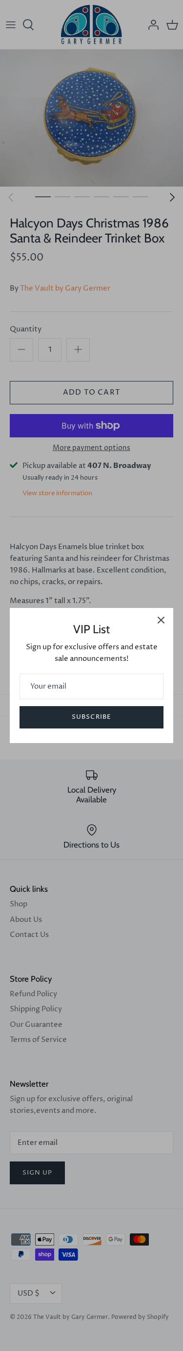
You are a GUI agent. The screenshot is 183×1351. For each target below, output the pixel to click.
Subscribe (91, 716)
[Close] (161, 620)
